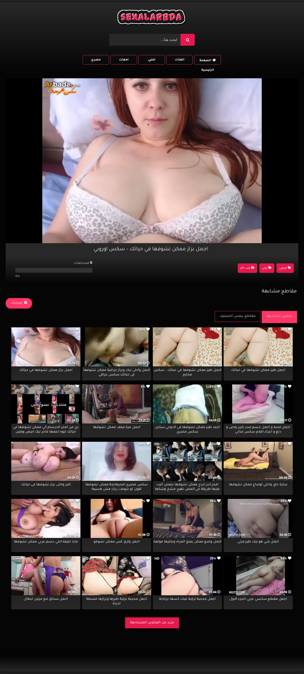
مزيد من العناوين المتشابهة (152, 623)
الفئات (179, 60)
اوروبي (283, 268)
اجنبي (151, 60)
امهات (123, 60)
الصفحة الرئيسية (207, 61)
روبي (264, 268)
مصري (96, 60)
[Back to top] (288, 659)
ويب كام (245, 268)
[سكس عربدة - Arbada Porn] (152, 18)
